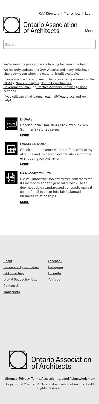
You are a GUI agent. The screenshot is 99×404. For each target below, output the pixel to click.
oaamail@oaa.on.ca (60, 96)
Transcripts (72, 13)
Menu (90, 33)
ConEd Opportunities (56, 83)
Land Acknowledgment (78, 378)
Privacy (24, 378)
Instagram (55, 267)
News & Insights (27, 83)
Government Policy (17, 87)
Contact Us (11, 285)
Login (89, 13)
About (7, 261)
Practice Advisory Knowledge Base (61, 87)
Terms (35, 378)
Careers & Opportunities (21, 267)
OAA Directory (49, 13)
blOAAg (8, 83)
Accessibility (50, 378)
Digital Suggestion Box (20, 279)
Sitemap (11, 378)
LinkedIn (54, 273)
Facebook (55, 261)
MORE (24, 135)
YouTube (54, 279)
